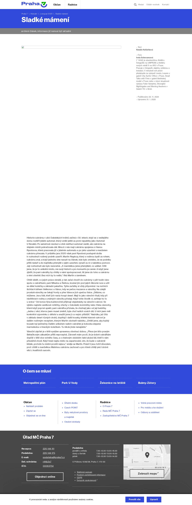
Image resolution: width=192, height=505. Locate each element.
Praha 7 (25, 14)
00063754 (48, 466)
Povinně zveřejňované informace (91, 475)
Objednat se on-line (36, 415)
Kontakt (165, 4)
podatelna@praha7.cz (54, 457)
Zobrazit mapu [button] (147, 473)
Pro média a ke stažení (152, 407)
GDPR (79, 477)
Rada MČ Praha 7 (111, 411)
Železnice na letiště (112, 382)
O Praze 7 (107, 406)
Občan (57, 4)
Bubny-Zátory (147, 382)
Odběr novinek (152, 4)
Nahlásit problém (34, 406)
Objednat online (45, 476)
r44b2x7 (47, 461)
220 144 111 (48, 448)
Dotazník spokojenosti (86, 480)
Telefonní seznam (84, 472)
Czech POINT (71, 407)
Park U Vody (70, 382)
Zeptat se (31, 411)
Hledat (140, 4)
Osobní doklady (72, 421)
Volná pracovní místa (151, 403)
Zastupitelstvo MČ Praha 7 (116, 415)
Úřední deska (70, 403)
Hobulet (34, 14)
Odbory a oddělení (150, 412)
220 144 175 (49, 453)
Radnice (72, 4)
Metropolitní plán (34, 382)
